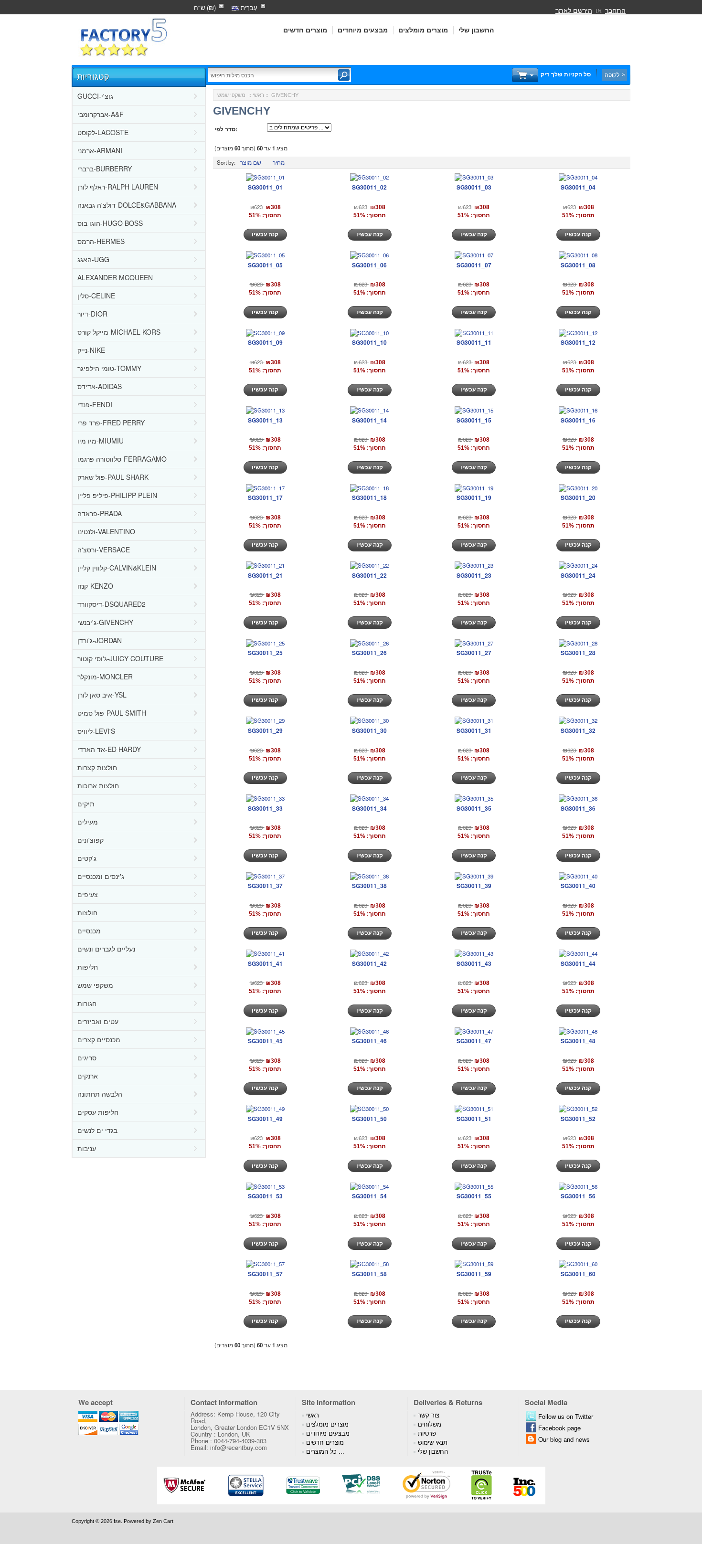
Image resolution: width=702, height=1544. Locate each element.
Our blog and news (564, 1439)
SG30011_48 (578, 1040)
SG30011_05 (265, 265)
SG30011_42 (369, 963)
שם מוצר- (251, 162)
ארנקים (87, 1075)
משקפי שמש (95, 985)
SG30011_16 (578, 420)
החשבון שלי (476, 30)
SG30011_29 (265, 730)
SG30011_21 (265, 575)
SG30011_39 (474, 885)
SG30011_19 (474, 497)
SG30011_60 (578, 1273)
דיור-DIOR (92, 313)
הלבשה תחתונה (99, 1094)
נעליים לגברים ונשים (106, 948)
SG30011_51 (474, 1118)
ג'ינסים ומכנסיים (100, 876)
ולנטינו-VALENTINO (106, 531)
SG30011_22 (369, 575)
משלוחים (429, 1423)
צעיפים (87, 894)
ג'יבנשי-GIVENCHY (105, 622)
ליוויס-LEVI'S (96, 731)
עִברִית (248, 7)
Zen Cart (163, 1521)
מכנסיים (89, 930)
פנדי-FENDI (94, 404)
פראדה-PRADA (99, 513)
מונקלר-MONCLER (105, 676)
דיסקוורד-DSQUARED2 (111, 604)
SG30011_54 (369, 1196)
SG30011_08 (578, 265)
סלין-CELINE (96, 295)
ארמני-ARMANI (99, 150)
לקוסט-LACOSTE (102, 132)
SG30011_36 (578, 808)
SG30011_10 (369, 342)
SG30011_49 (265, 1118)
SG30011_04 (578, 187)
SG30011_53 (265, 1196)
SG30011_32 (578, 730)
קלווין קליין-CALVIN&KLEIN (116, 567)
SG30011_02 (369, 187)
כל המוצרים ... (325, 1451)
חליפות (87, 967)
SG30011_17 (265, 497)
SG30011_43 (474, 963)
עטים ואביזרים (97, 1021)
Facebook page (559, 1427)
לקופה (612, 74)
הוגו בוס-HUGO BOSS (110, 223)
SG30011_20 (578, 497)
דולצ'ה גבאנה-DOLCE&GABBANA (126, 205)
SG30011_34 (369, 808)
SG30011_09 (265, 342)
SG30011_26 (369, 652)
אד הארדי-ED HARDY (109, 749)
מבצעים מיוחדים (363, 30)
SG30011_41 (265, 963)
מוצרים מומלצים (423, 30)
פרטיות (427, 1433)
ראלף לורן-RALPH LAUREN (117, 186)
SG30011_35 (474, 808)
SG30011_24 (578, 575)
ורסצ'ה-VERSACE (103, 549)
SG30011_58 (369, 1273)
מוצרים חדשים (305, 30)
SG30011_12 (578, 342)
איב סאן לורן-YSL (102, 694)
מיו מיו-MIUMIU (100, 440)
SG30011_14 (369, 420)
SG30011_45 (265, 1040)
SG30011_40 (578, 885)
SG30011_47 (474, 1040)
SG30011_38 (369, 885)
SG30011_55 (474, 1196)
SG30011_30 (369, 730)
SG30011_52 (578, 1118)
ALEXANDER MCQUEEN (115, 277)
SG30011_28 (578, 652)
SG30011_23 (474, 575)
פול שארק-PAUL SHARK (113, 477)
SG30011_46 (369, 1040)
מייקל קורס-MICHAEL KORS (118, 332)
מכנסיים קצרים (98, 1039)
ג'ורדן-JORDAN (99, 640)
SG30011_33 (265, 808)
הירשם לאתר (573, 10)
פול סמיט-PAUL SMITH (111, 713)
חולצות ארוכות (98, 785)
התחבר (615, 10)
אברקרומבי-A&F (100, 114)
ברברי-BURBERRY (104, 168)
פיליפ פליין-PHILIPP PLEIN (117, 495)
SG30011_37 (265, 885)
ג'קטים (86, 858)
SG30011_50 (369, 1118)
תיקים (86, 803)
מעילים (87, 821)
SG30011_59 (474, 1273)
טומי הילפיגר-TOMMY (109, 368)
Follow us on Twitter (565, 1416)
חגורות (86, 1003)
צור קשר (428, 1414)
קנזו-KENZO (95, 586)
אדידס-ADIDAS (99, 386)
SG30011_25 (265, 652)
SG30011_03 (474, 187)
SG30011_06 (369, 265)
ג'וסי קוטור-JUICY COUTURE (120, 658)
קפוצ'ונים (90, 840)
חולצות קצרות (97, 767)
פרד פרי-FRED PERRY (111, 422)
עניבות (86, 1148)
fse (117, 1521)
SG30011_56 (578, 1196)
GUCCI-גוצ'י (95, 96)
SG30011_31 (474, 730)
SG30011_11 (474, 342)
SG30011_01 (265, 187)
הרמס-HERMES (101, 241)
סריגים (86, 1057)
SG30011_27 (474, 652)
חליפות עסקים (97, 1112)
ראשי (258, 95)
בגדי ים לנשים (97, 1130)
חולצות (87, 912)
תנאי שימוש (432, 1442)
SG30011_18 (369, 497)
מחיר (279, 162)
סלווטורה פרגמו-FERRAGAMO (122, 459)
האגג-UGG (93, 259)
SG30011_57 (265, 1273)
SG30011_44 (578, 963)
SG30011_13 (265, 420)
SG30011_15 (474, 420)
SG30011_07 (474, 265)
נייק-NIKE (91, 350)
